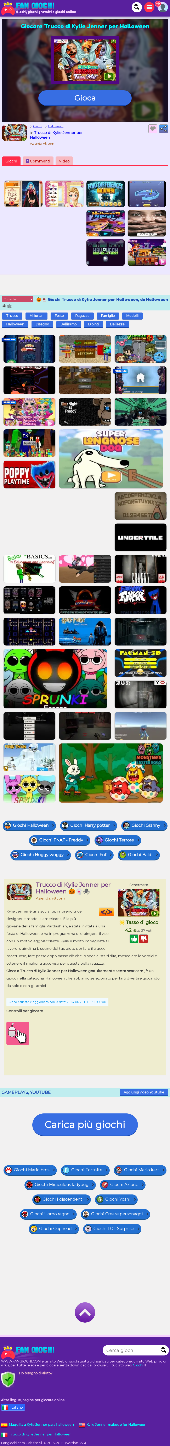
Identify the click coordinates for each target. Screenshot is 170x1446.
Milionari (36, 316)
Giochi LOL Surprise (114, 1228)
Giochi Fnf (95, 854)
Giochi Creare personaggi (117, 1213)
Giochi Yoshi (117, 1199)
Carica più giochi (85, 1124)
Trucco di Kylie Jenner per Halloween (40, 1434)
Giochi (11, 161)
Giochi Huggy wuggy (42, 854)
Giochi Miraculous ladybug (62, 1184)
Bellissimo (69, 324)
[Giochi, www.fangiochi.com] (29, 8)
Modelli (132, 316)
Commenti (38, 161)
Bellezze (117, 324)
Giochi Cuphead (55, 1228)
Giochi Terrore (119, 840)
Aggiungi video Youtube (144, 1092)
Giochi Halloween (31, 825)
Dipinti (93, 324)
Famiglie (108, 316)
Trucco (12, 316)
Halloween (15, 324)
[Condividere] (163, 128)
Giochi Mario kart (141, 1169)
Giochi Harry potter (90, 825)
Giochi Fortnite (86, 1169)
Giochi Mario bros (32, 1169)
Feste (59, 316)
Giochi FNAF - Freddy (61, 840)
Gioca (85, 97)
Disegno (42, 324)
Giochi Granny (146, 825)
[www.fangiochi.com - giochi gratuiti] (29, 1352)
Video (64, 161)
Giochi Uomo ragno (49, 1213)
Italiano (17, 1407)
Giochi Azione (124, 1184)
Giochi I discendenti (63, 1199)
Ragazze (82, 316)
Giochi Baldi (140, 854)
